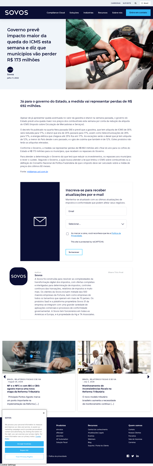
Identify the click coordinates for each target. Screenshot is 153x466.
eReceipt (59, 433)
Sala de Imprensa (135, 439)
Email (66, 209)
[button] (111, 277)
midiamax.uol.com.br (37, 171)
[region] (24, 436)
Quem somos (135, 425)
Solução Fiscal (61, 442)
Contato (131, 429)
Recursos (92, 425)
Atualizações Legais (96, 433)
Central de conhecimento (98, 429)
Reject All (24, 450)
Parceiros (132, 436)
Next (132, 376)
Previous (20, 376)
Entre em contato (138, 12)
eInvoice (59, 429)
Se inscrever (74, 252)
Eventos (91, 436)
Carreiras (115, 3)
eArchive (59, 436)
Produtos (61, 425)
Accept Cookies (24, 444)
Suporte (127, 3)
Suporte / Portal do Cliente (98, 446)
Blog (89, 442)
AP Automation (62, 439)
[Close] (43, 413)
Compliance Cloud (56, 13)
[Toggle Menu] (135, 3)
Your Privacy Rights (24, 457)
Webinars (91, 439)
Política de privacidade (58, 456)
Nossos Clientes (134, 433)
